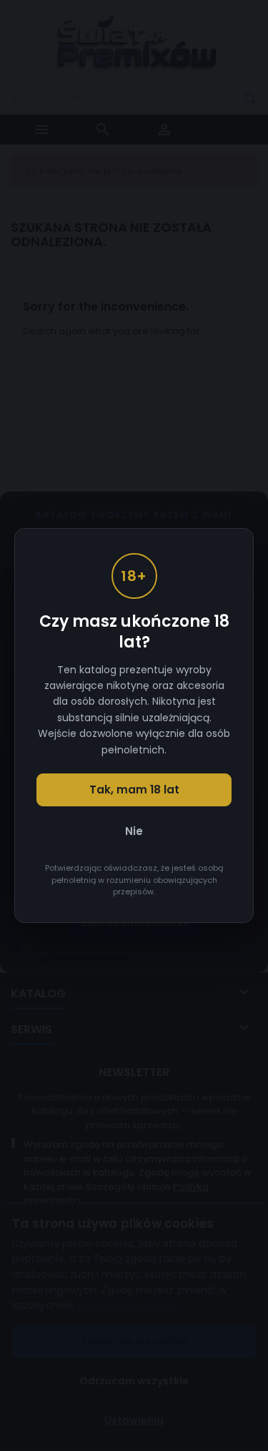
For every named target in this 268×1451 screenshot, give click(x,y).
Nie (134, 831)
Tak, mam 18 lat (134, 789)
